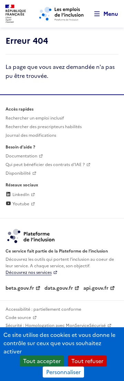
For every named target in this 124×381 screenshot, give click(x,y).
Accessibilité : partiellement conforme (43, 309)
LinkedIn (20, 195)
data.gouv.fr (58, 288)
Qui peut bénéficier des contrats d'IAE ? (45, 165)
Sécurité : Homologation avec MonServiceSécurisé (56, 325)
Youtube (20, 204)
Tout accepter (42, 361)
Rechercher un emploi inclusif (35, 118)
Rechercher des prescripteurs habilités (44, 127)
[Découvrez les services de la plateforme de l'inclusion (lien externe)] (31, 236)
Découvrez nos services (29, 272)
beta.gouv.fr (20, 288)
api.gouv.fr (95, 288)
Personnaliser (63, 372)
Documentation (21, 156)
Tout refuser (87, 361)
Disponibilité (18, 173)
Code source (18, 318)
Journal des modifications (31, 135)
